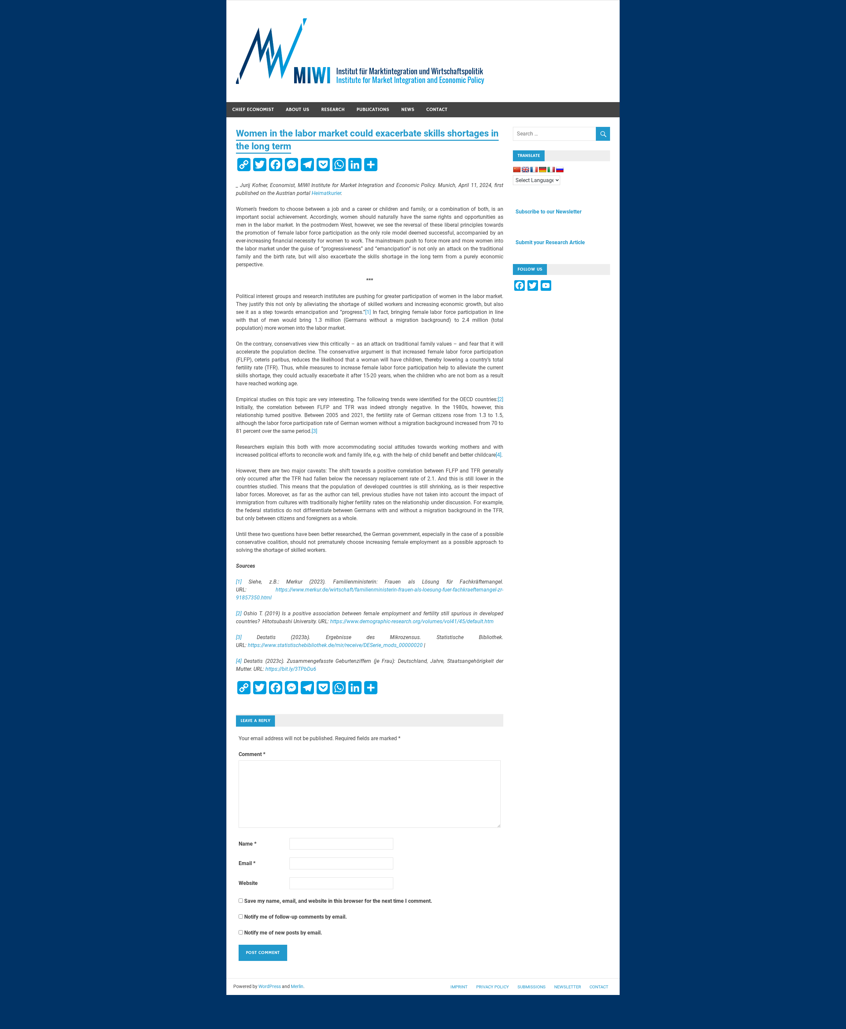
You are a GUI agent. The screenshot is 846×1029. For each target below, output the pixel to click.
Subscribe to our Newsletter (547, 212)
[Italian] (551, 170)
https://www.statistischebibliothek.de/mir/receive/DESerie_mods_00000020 (335, 645)
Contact (436, 109)
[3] (314, 431)
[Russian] (560, 170)
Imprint (459, 986)
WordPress (269, 986)
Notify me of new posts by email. (283, 933)
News (407, 109)
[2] (500, 399)
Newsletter (567, 986)
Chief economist (253, 109)
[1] (368, 312)
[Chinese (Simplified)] (517, 170)
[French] (534, 170)
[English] (525, 170)
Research (333, 109)
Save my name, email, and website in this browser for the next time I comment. (338, 901)
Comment (252, 754)
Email (247, 863)
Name (247, 844)
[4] (498, 455)
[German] (543, 170)
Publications (373, 109)
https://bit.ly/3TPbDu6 (290, 669)
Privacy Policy (492, 986)
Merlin (297, 986)
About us (297, 109)
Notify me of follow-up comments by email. (295, 917)
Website (248, 883)
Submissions (532, 986)
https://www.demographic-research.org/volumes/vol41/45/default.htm (412, 621)
